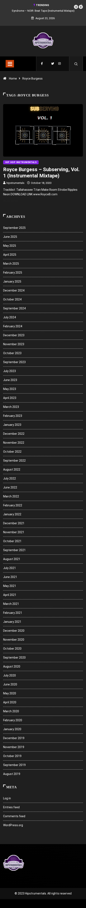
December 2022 (13, 433)
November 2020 (13, 639)
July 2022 (9, 478)
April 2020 (9, 702)
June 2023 (10, 380)
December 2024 (13, 290)
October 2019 (12, 756)
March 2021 (11, 603)
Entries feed (11, 807)
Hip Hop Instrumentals (21, 162)
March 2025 (11, 263)
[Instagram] (59, 63)
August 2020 (11, 666)
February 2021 (12, 612)
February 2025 (12, 272)
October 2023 (12, 353)
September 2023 (14, 362)
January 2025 (12, 281)
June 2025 (10, 236)
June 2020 (10, 684)
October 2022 (12, 451)
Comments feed (14, 816)
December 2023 (13, 335)
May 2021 (9, 586)
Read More (11, 200)
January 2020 (12, 729)
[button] (76, 7)
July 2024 (9, 317)
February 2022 (12, 505)
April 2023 (9, 398)
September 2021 (14, 550)
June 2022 (10, 487)
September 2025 (14, 227)
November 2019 (13, 747)
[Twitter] (52, 63)
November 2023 (13, 344)
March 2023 (11, 407)
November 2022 (13, 442)
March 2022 (11, 496)
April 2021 (9, 595)
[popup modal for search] (76, 63)
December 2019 (13, 738)
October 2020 (12, 648)
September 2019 (14, 765)
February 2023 (12, 415)
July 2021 (9, 568)
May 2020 (9, 693)
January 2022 (12, 514)
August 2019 (11, 774)
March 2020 (11, 711)
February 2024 (12, 326)
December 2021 (13, 523)
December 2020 (13, 630)
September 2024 (14, 308)
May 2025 (9, 245)
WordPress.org (13, 825)
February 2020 (12, 720)
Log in (7, 798)
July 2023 (9, 371)
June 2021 (10, 577)
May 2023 (9, 389)
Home (13, 78)
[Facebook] (42, 63)
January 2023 (12, 424)
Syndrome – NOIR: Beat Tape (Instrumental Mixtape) (43, 10)
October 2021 (12, 541)
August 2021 (11, 559)
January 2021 (12, 621)
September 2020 (14, 657)
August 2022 (11, 469)
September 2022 (14, 460)
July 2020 (9, 675)
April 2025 (9, 254)
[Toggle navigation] (9, 63)
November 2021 (13, 532)
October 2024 (12, 299)
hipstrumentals (15, 182)
